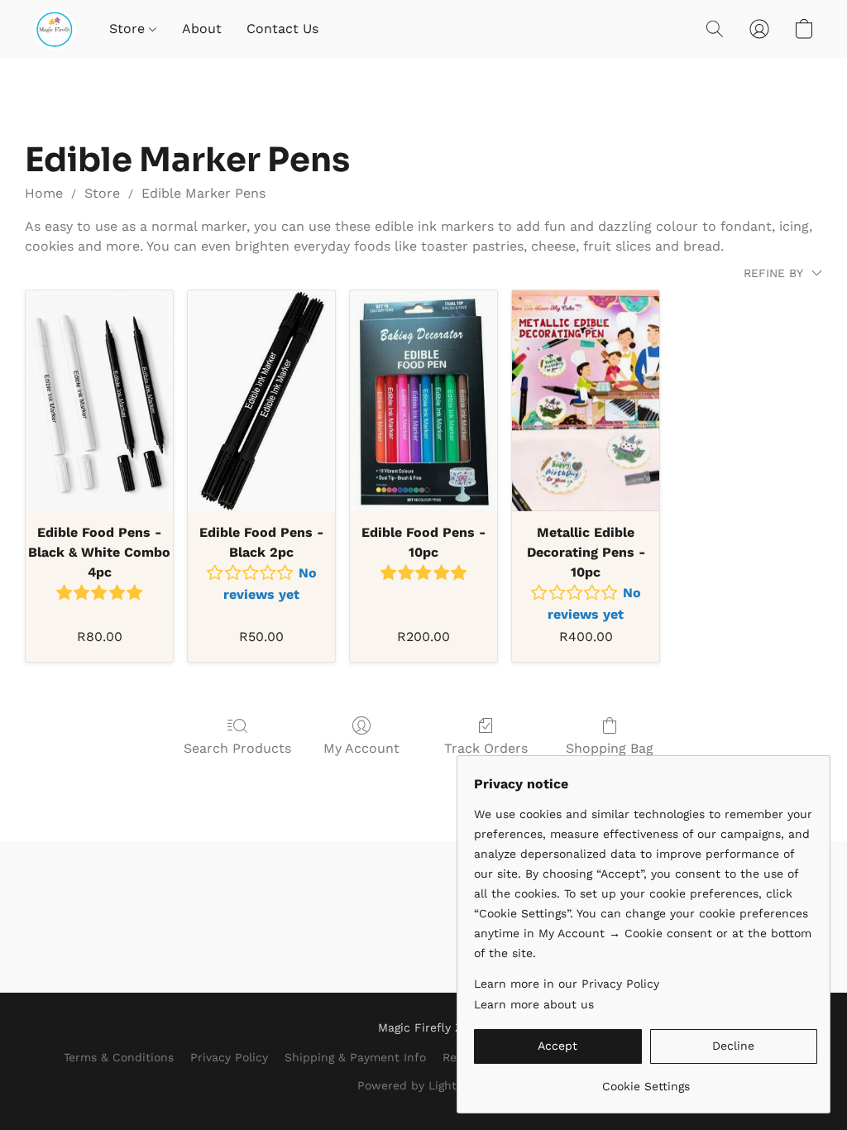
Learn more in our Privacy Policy (566, 983)
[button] (54, 29)
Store (129, 28)
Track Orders (486, 748)
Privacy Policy (229, 1057)
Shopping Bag (609, 748)
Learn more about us (534, 1004)
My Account (361, 748)
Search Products (237, 748)
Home (44, 193)
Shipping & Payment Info (355, 1057)
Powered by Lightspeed (423, 1085)
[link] (645, 1080)
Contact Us (282, 28)
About (202, 28)
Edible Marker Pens (203, 193)
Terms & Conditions (119, 1057)
